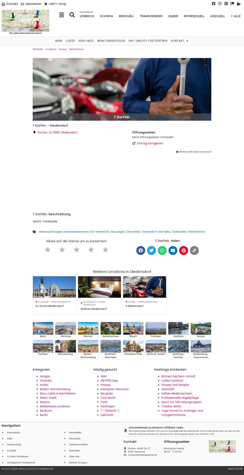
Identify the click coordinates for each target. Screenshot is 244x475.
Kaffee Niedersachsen (176, 393)
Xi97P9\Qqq (109, 380)
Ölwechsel (133, 231)
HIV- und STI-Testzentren (148, 41)
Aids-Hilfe (86, 41)
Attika (44, 385)
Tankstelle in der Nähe (155, 231)
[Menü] (63, 15)
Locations (51, 49)
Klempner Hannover (115, 389)
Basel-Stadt (48, 398)
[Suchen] (73, 15)
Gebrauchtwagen (51, 231)
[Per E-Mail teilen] (172, 250)
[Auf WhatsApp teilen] (162, 250)
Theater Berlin (171, 406)
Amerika (46, 380)
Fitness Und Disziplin (175, 385)
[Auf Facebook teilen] (140, 250)
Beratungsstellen (111, 41)
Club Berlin (108, 398)
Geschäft (168, 389)
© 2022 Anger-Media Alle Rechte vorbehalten (27, 468)
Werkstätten (196, 231)
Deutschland (76, 49)
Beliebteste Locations (55, 406)
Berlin (44, 415)
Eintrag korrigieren (150, 143)
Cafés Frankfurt (172, 380)
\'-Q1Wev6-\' (110, 411)
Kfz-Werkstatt (99, 231)
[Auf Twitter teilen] (151, 250)
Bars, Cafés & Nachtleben (58, 393)
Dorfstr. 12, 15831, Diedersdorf (58, 132)
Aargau (45, 376)
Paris (104, 402)
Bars (58, 41)
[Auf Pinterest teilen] (183, 250)
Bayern (45, 402)
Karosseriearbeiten (76, 231)
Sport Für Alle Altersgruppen (181, 402)
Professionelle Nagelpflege (180, 398)
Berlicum (46, 411)
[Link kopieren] (194, 250)
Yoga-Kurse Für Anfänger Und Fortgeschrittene (182, 413)
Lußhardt (107, 415)
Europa (63, 49)
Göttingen (108, 406)
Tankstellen (179, 231)
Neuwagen (118, 231)
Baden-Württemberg (55, 389)
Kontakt (177, 41)
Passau (105, 385)
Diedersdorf (205, 151)
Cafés (70, 41)
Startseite (38, 49)
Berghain (107, 393)
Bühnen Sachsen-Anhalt (178, 376)
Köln (104, 376)
